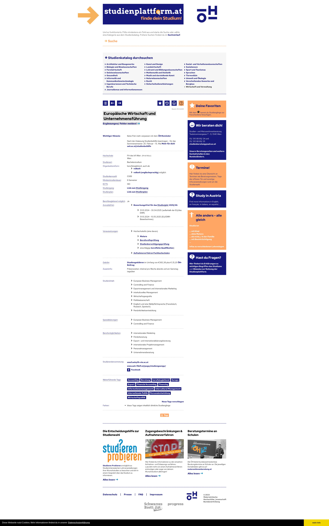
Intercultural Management (168, 388)
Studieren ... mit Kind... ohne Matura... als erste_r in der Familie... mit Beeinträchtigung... (201, 233)
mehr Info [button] (316, 523)
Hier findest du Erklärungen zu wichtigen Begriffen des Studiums (205, 265)
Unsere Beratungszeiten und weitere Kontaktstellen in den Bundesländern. (206, 154)
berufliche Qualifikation (162, 248)
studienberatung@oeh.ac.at (202, 144)
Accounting (133, 380)
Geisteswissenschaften (118, 72)
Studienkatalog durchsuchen (130, 58)
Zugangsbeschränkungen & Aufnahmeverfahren (163, 433)
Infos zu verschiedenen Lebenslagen (206, 246)
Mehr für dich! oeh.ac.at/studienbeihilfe (151, 145)
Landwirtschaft (153, 67)
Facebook (135, 369)
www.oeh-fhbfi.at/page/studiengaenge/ (146, 366)
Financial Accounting (147, 384)
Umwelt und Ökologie (196, 78)
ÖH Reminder (164, 136)
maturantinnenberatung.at (200, 469)
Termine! (202, 168)
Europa (175, 380)
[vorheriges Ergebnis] (112, 103)
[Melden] (181, 103)
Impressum (156, 494)
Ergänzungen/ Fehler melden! (120, 123)
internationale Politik (138, 393)
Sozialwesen (192, 67)
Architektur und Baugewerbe (120, 64)
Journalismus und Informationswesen (124, 89)
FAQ (140, 494)
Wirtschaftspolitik (136, 397)
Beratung (145, 380)
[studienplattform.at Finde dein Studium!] (143, 14)
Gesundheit (112, 75)
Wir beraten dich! (209, 125)
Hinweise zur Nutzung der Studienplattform (203, 270)
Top (166, 415)
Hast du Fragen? (208, 258)
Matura (143, 236)
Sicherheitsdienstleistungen (159, 84)
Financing (163, 384)
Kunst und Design (154, 64)
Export (131, 384)
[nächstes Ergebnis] (119, 103)
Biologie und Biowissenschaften (122, 67)
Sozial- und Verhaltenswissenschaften (204, 64)
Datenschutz (110, 494)
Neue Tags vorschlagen (173, 401)
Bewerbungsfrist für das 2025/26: (156, 205)
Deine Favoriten (208, 106)
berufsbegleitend (160, 380)
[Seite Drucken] (174, 103)
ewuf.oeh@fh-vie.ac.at (137, 362)
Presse (128, 494)
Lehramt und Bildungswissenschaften (164, 70)
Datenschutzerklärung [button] (79, 522)
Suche (112, 41)
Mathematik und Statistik (158, 72)
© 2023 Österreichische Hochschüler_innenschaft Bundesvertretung (214, 498)
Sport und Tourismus (196, 70)
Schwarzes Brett (153, 506)
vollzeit (137, 168)
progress (176, 504)
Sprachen (190, 72)
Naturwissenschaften (156, 78)
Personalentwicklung (160, 393)
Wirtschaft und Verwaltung (199, 87)
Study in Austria (208, 196)
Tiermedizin (191, 75)
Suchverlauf (174, 35)
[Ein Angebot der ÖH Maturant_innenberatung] (207, 14)
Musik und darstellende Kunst (160, 75)
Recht (149, 81)
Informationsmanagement (140, 388)
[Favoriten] (160, 103)
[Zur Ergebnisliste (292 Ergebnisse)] (105, 103)
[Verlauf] (167, 103)
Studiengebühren (135, 262)
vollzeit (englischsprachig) (146, 172)
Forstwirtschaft (114, 70)
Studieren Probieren (112, 465)
